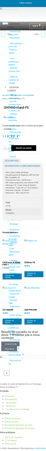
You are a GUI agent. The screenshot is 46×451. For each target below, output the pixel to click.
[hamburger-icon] (5, 23)
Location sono (13, 25)
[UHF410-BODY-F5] (3, 34)
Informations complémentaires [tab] (22, 166)
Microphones (16, 95)
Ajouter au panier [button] (9, 276)
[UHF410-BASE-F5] (43, 34)
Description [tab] (11, 161)
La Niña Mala (40, 448)
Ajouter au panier (24, 148)
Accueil (5, 95)
